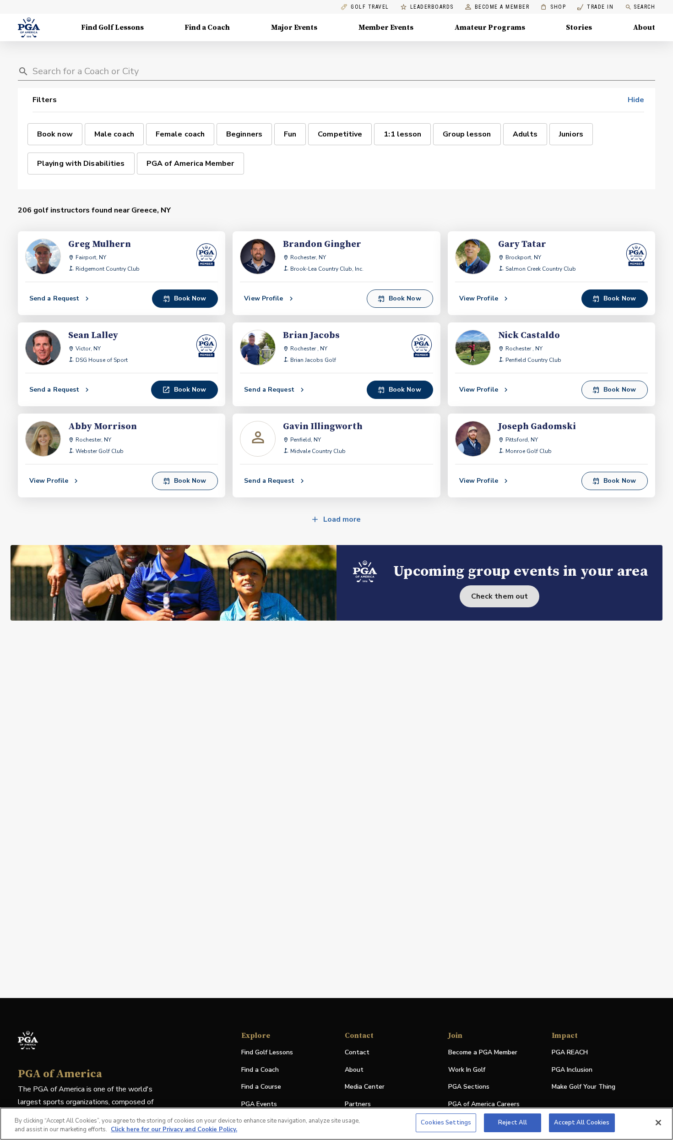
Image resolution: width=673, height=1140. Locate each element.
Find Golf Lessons (112, 27)
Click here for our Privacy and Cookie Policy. (174, 1130)
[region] (336, 1123)
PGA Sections (468, 1086)
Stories (579, 27)
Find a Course (261, 1086)
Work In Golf (466, 1069)
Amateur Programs (490, 27)
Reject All (512, 1122)
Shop (553, 7)
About (644, 27)
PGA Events (259, 1104)
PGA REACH (570, 1053)
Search (644, 7)
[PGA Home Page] (29, 27)
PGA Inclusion (572, 1069)
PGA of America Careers (484, 1104)
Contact (357, 1052)
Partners (358, 1104)
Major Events (294, 27)
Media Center (365, 1087)
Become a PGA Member (482, 1052)
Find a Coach (207, 27)
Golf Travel (370, 7)
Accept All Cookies (581, 1122)
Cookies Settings (446, 1122)
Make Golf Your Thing (583, 1087)
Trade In (595, 7)
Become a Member (502, 7)
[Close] (658, 1123)
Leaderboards (432, 7)
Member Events (385, 27)
